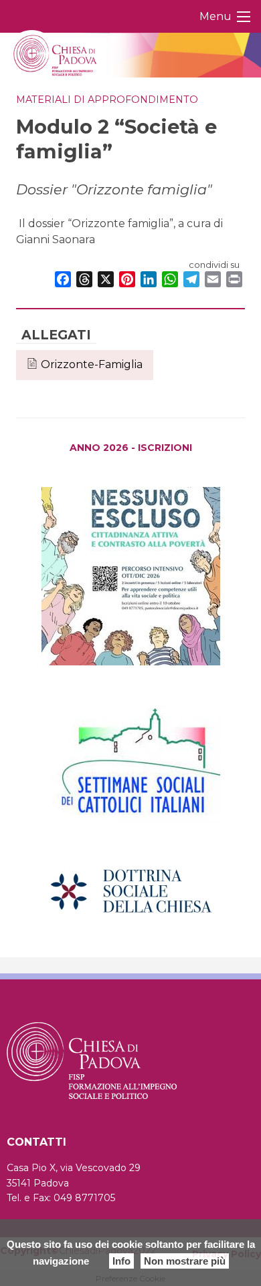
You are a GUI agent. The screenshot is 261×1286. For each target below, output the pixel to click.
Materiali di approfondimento (107, 100)
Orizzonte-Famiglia (92, 364)
